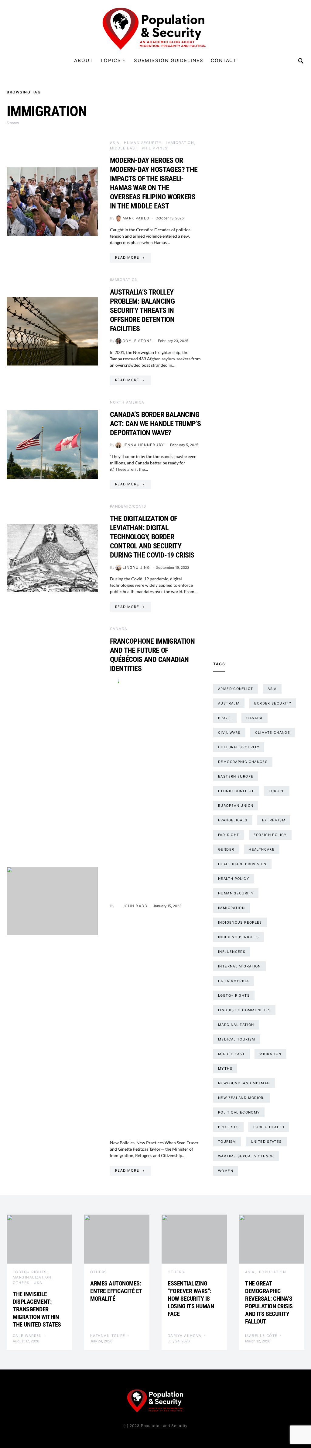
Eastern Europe (235, 776)
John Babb (135, 906)
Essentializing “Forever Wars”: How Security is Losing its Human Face (191, 1298)
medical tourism (236, 1039)
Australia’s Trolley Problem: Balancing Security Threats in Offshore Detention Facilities (142, 310)
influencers (231, 952)
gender (226, 849)
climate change (272, 732)
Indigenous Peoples (240, 922)
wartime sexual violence (246, 1156)
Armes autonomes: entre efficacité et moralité (116, 1291)
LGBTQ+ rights (234, 995)
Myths (225, 1068)
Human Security (236, 893)
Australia (229, 703)
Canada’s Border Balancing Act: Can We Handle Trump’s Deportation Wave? (155, 423)
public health (268, 1127)
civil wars (229, 732)
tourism (227, 1141)
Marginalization (236, 1025)
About (83, 60)
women (225, 1171)
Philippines (155, 148)
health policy (233, 878)
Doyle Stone (137, 341)
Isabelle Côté (261, 1336)
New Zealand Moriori (241, 1098)
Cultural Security (238, 747)
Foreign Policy (270, 835)
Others (21, 1283)
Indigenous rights (238, 937)
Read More (127, 257)
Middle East (124, 148)
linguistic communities (244, 1010)
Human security (143, 143)
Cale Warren (27, 1336)
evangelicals (233, 820)
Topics (110, 60)
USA (38, 1283)
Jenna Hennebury (143, 445)
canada (254, 718)
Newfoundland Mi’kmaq (244, 1083)
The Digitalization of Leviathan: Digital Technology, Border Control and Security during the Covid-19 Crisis (152, 536)
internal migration (239, 966)
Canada (119, 629)
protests (228, 1127)
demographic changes (243, 762)
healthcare (262, 849)
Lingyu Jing (136, 567)
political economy (239, 1112)
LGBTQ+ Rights (30, 1272)
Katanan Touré (107, 1336)
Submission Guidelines (168, 60)
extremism (273, 820)
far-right (228, 835)
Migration (270, 1054)
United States (266, 1141)
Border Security (272, 703)
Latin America (233, 981)
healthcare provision (242, 864)
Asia (115, 143)
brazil (225, 718)
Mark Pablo (136, 218)
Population (272, 1272)
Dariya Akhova (185, 1336)
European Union (235, 805)
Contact (224, 60)
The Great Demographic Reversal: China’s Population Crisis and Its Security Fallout (269, 1302)
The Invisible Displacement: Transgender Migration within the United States (37, 1309)
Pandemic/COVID (128, 506)
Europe (277, 791)
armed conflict (235, 689)
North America (127, 402)
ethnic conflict (236, 791)
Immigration (180, 143)
